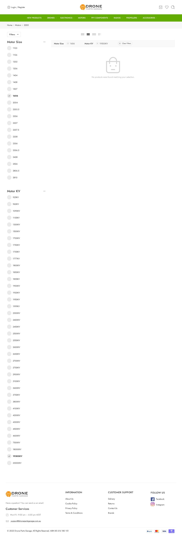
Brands (111, 512)
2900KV (16, 374)
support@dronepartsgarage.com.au (26, 520)
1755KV (16, 251)
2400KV (16, 319)
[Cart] (161, 7)
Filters (12, 34)
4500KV (16, 428)
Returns (111, 503)
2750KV (16, 367)
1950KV (16, 299)
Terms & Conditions (73, 512)
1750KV (16, 244)
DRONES (51, 17)
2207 (15, 122)
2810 (15, 177)
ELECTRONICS (66, 17)
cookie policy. (152, 529)
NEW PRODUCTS (34, 17)
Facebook (160, 498)
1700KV (16, 238)
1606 (72, 43)
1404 (15, 75)
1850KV (16, 272)
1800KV (16, 265)
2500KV (16, 333)
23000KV (17, 462)
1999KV (16, 306)
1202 (15, 61)
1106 (15, 54)
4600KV (16, 435)
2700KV (16, 360)
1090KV (16, 210)
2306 (15, 143)
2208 (15, 136)
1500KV (16, 231)
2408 (15, 157)
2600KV (16, 347)
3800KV (16, 401)
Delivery (111, 498)
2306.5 (16, 150)
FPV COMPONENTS (99, 17)
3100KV (16, 381)
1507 (15, 88)
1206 (15, 68)
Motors (18, 25)
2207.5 (16, 129)
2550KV (16, 340)
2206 (15, 116)
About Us (69, 498)
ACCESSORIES (149, 17)
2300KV (16, 313)
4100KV (16, 408)
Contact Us (112, 508)
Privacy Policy (71, 508)
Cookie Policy (71, 503)
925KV (16, 197)
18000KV (17, 449)
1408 (15, 82)
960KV (16, 204)
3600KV (16, 387)
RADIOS (117, 17)
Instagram (160, 504)
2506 (15, 163)
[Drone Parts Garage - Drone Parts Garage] (91, 7)
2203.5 (16, 109)
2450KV (16, 326)
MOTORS (82, 17)
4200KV (16, 415)
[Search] (173, 7)
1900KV (16, 285)
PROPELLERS (131, 17)
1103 (15, 48)
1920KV (16, 292)
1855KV (16, 278)
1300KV (16, 224)
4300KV (16, 422)
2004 (15, 102)
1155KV (16, 217)
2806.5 (16, 170)
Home (9, 25)
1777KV (16, 258)
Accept (145, 535)
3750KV (16, 394)
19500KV (104, 43)
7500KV (16, 442)
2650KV (16, 353)
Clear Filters (126, 43)
